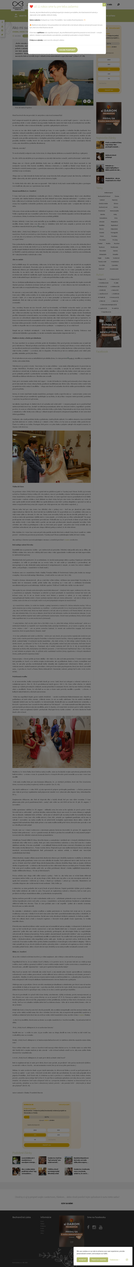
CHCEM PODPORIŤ (67, 50)
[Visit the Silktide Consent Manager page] (127, 1259)
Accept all (82, 1260)
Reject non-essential (99, 1260)
